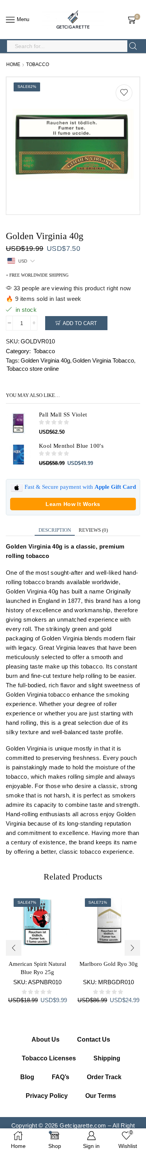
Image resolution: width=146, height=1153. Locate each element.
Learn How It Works (73, 504)
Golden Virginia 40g (45, 360)
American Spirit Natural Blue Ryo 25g (37, 968)
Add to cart (80, 323)
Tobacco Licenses (49, 1058)
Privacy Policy (47, 1095)
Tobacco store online (33, 368)
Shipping (106, 1058)
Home (13, 64)
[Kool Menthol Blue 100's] (18, 454)
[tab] (55, 530)
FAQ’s (60, 1077)
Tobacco (37, 64)
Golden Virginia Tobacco (103, 360)
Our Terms (100, 1095)
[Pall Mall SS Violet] (18, 423)
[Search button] (133, 46)
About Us (46, 1039)
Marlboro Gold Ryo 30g (108, 964)
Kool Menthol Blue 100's (71, 446)
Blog (27, 1077)
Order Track (104, 1077)
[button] (13, 948)
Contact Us (93, 1039)
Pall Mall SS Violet (63, 414)
